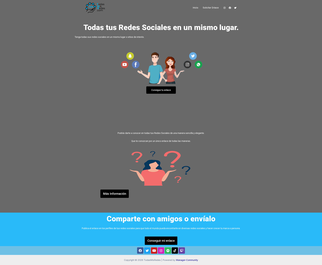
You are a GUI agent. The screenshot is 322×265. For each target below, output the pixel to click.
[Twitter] (235, 8)
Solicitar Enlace (211, 7)
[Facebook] (230, 8)
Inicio (195, 7)
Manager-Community (187, 260)
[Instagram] (224, 8)
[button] (161, 90)
